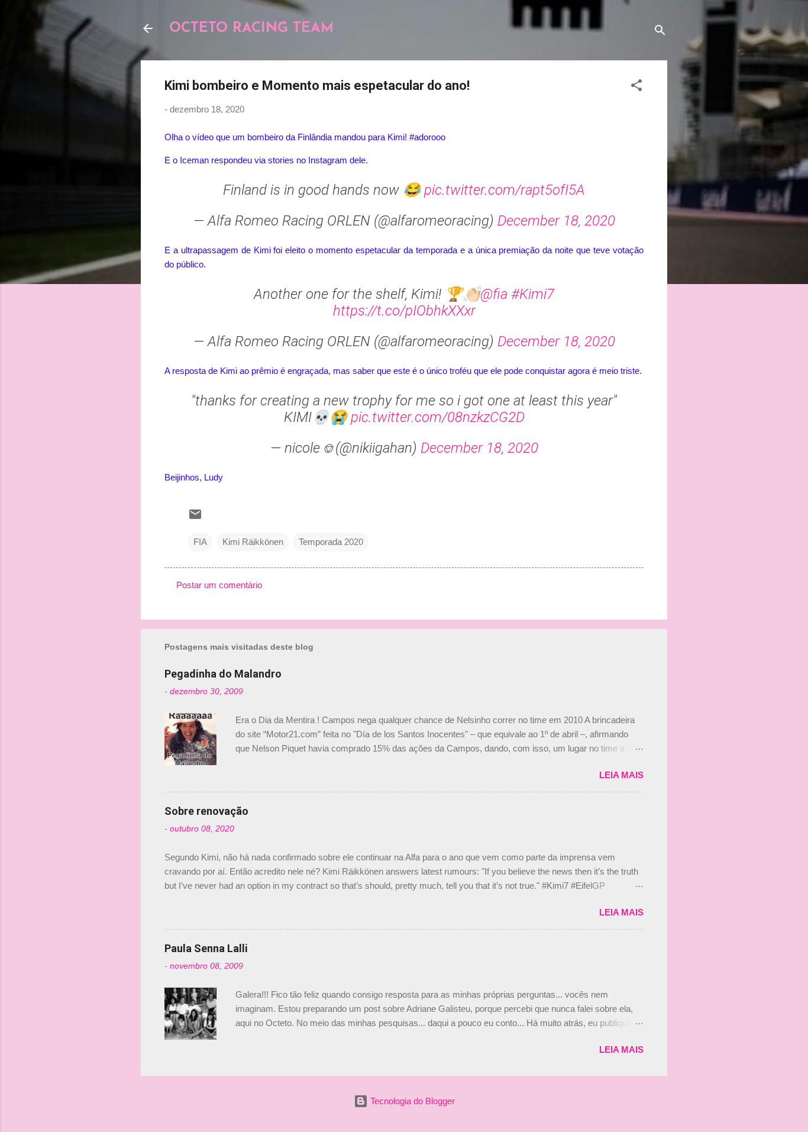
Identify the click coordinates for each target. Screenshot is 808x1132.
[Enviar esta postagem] (195, 518)
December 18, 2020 (556, 220)
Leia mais (621, 775)
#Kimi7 (532, 294)
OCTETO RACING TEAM (251, 28)
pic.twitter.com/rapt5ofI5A (504, 190)
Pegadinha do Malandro (223, 673)
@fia (494, 294)
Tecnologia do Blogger (411, 1101)
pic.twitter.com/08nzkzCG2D (438, 417)
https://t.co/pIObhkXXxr (404, 310)
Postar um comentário (219, 585)
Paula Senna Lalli (206, 948)
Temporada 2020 (331, 542)
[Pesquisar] (660, 32)
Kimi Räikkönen (252, 542)
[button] (636, 87)
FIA (200, 542)
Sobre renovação (206, 811)
